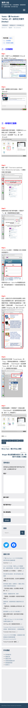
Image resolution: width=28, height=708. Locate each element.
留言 (5, 473)
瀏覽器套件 (5, 25)
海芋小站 (5, 2)
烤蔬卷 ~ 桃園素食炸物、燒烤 (11, 593)
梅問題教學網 (8, 662)
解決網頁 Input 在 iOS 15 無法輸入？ (12, 611)
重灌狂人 (7, 664)
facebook (4, 440)
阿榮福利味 (8, 654)
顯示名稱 (6, 497)
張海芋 (10, 27)
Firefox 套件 (16, 440)
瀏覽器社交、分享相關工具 (17, 25)
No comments (17, 27)
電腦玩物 (7, 656)
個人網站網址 (7, 512)
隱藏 (10, 38)
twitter (3, 443)
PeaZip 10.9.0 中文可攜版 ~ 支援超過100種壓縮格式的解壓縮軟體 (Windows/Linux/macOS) (14, 637)
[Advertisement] (14, 685)
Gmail (21, 440)
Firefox (9, 440)
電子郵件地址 (7, 504)
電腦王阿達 (8, 658)
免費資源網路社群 (10, 660)
